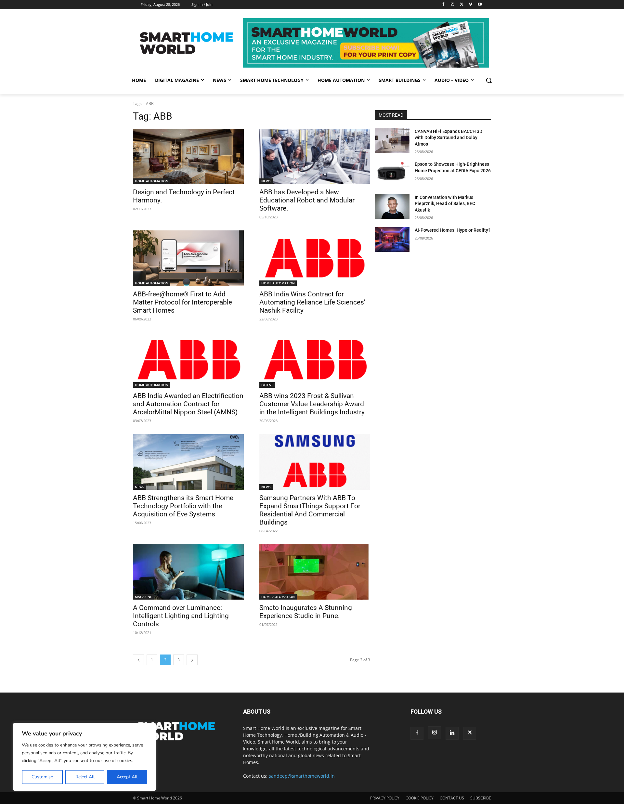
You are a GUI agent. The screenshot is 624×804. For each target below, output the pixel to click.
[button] (489, 80)
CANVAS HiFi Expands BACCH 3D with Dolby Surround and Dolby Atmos (448, 138)
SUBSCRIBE (480, 798)
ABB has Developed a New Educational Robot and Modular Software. (307, 200)
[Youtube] (479, 4)
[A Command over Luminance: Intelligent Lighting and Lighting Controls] (188, 572)
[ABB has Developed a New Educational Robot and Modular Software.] (314, 156)
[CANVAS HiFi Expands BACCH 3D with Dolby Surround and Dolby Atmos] (392, 140)
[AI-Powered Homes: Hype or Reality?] (392, 239)
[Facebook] (443, 4)
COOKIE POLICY (420, 798)
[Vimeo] (470, 4)
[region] (84, 757)
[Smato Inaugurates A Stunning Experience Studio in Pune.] (314, 572)
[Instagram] (452, 4)
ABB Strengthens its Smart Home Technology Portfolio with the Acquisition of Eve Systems (183, 506)
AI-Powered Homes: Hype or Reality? (452, 230)
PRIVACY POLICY (384, 798)
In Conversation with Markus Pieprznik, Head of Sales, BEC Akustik (445, 204)
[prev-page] (138, 660)
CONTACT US (452, 798)
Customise (42, 777)
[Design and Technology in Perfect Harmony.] (188, 156)
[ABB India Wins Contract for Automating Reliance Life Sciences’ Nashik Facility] (314, 258)
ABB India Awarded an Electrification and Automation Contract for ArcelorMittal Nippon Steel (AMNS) (188, 404)
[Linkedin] (452, 733)
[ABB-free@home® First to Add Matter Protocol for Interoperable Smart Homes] (188, 258)
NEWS (266, 181)
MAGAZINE (143, 596)
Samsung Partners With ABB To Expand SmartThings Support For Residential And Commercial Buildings (309, 510)
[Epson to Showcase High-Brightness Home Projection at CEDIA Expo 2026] (392, 173)
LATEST (267, 385)
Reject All (85, 777)
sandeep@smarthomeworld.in (302, 776)
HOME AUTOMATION (151, 181)
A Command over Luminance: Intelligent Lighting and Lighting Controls (181, 616)
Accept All (127, 777)
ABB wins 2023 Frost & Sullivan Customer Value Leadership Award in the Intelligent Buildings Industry (312, 404)
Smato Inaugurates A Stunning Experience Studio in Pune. (305, 612)
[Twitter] (461, 4)
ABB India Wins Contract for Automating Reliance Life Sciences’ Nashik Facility (312, 302)
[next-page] (192, 660)
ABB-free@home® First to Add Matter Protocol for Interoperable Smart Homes (182, 302)
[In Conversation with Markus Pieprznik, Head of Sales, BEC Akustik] (392, 206)
